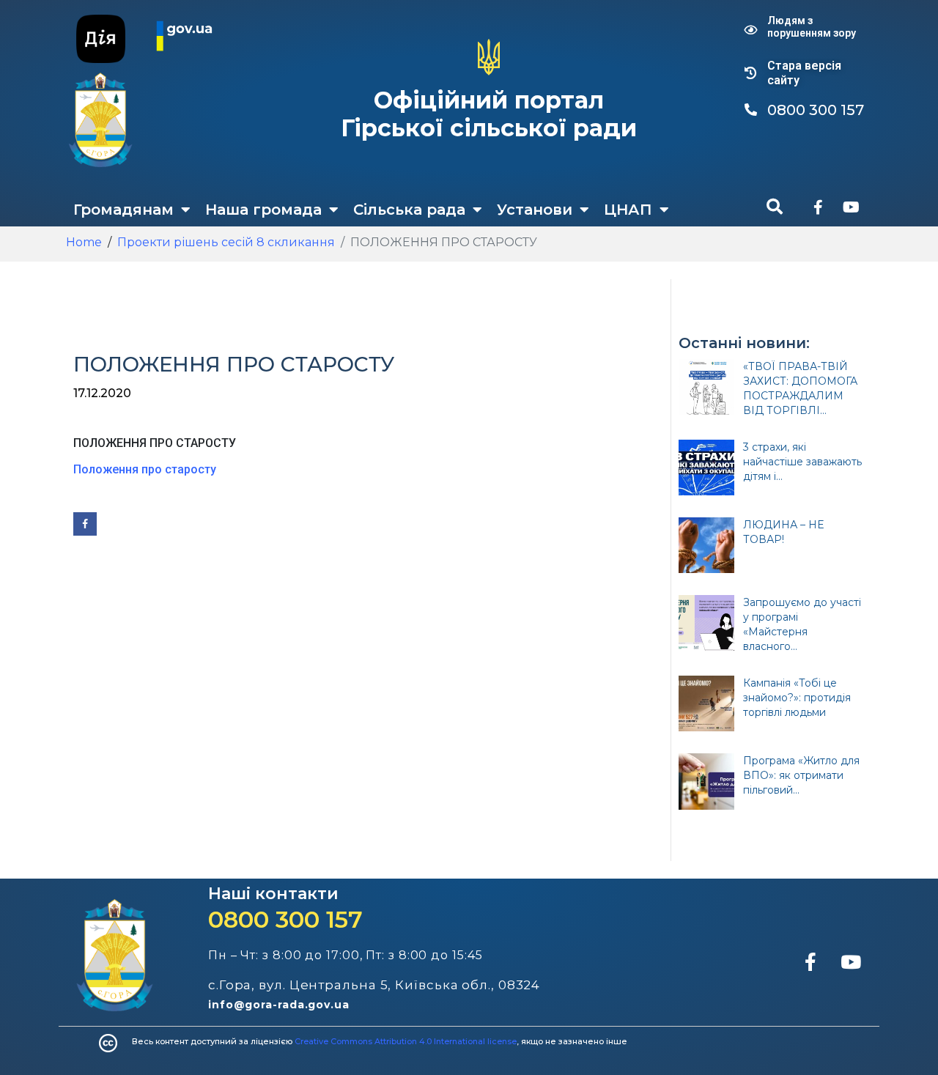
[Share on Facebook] (85, 524)
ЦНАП (628, 209)
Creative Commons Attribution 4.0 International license (406, 1041)
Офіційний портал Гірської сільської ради (489, 114)
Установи (534, 209)
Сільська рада (409, 209)
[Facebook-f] (817, 207)
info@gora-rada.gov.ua (279, 1004)
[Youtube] (850, 207)
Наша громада (263, 209)
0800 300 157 (285, 919)
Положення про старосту (144, 469)
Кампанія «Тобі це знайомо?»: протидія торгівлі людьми (797, 697)
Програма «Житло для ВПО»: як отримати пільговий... (801, 775)
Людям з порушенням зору (811, 27)
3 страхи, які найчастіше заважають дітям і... (802, 461)
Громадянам (123, 209)
